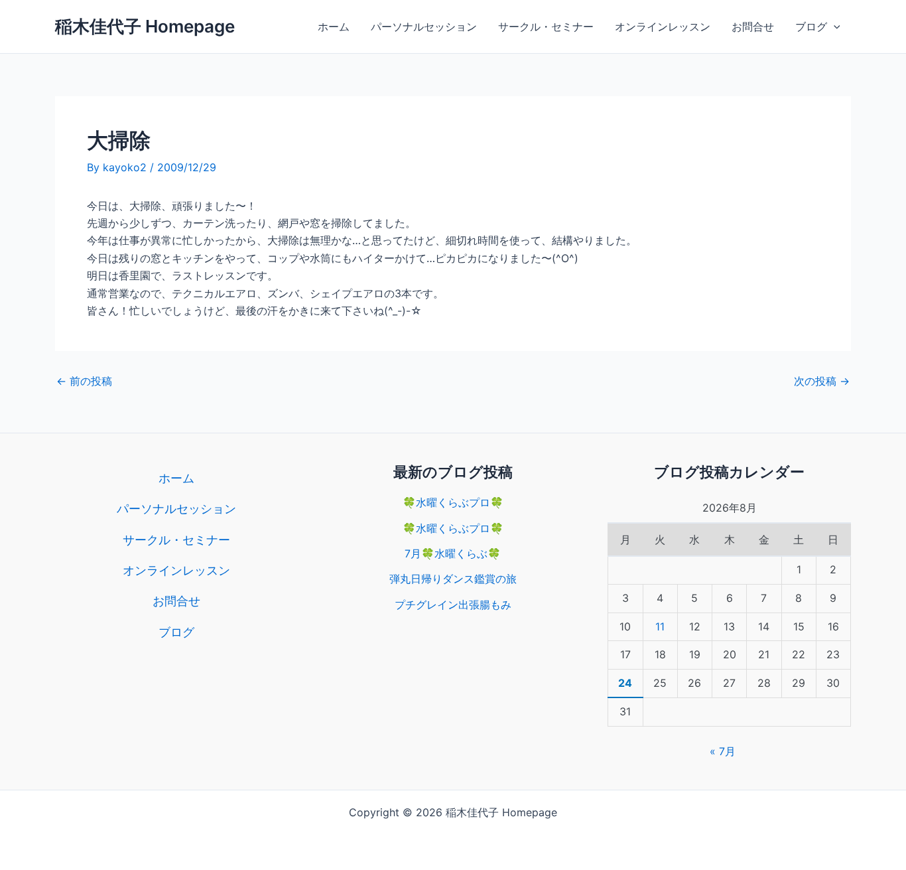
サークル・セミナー (546, 26)
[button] (833, 26)
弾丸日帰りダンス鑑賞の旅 (453, 578)
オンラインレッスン (662, 26)
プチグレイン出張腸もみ (453, 604)
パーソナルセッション (424, 26)
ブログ (811, 26)
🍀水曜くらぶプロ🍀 (453, 502)
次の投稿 (822, 381)
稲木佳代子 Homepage (145, 26)
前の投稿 (84, 381)
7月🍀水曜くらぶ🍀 (453, 553)
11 (660, 626)
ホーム (334, 26)
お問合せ (753, 26)
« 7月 (723, 751)
